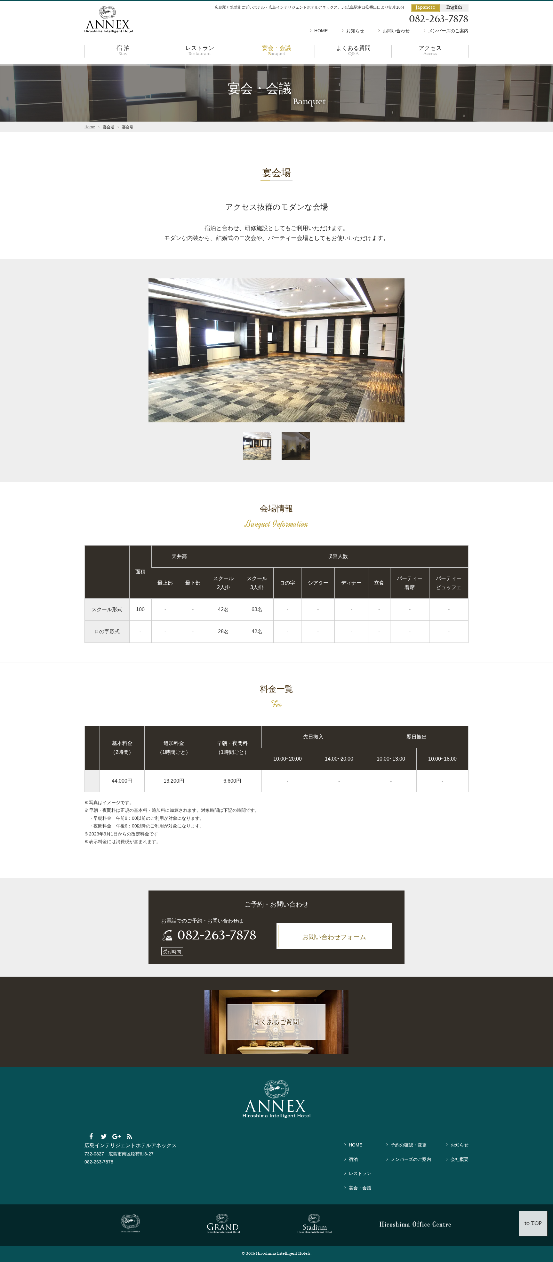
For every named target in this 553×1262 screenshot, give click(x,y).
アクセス (430, 50)
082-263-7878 (216, 936)
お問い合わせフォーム (334, 936)
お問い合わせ (396, 30)
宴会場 (108, 127)
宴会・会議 (276, 50)
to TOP (533, 1223)
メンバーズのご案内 (448, 30)
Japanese (425, 7)
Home (89, 127)
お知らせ (355, 30)
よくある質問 (353, 50)
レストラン (199, 50)
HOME (321, 30)
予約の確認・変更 (409, 1144)
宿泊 (353, 1159)
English (454, 7)
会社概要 (460, 1159)
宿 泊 (123, 50)
